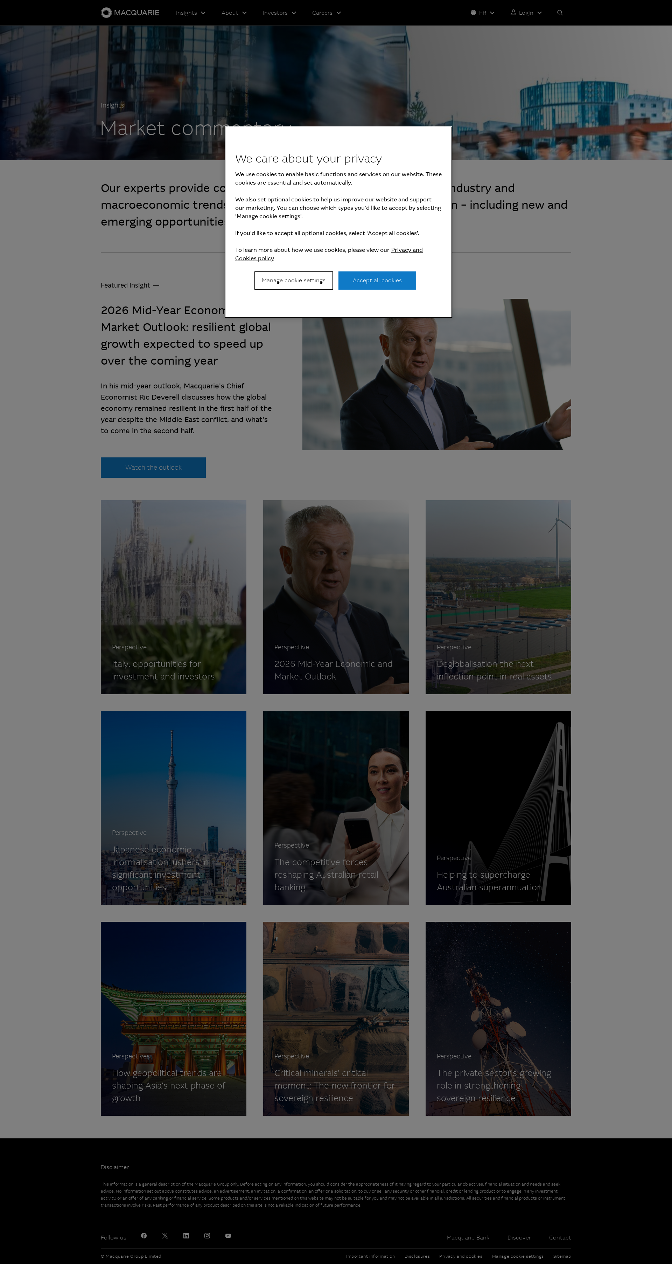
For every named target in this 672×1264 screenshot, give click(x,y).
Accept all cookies (377, 280)
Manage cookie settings (294, 280)
